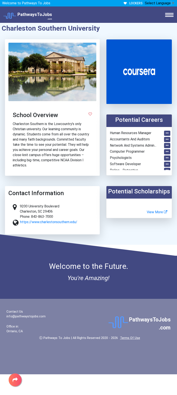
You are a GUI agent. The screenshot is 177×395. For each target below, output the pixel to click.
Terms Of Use (130, 338)
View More (155, 212)
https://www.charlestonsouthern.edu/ (48, 222)
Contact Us (14, 311)
